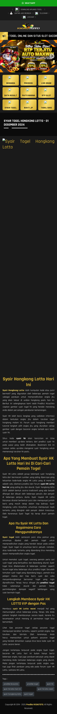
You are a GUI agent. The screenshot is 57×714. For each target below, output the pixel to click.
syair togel (28, 694)
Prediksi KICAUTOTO (34, 704)
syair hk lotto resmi (45, 689)
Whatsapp (29, 3)
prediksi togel (32, 684)
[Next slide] (51, 56)
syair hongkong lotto (12, 694)
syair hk (50, 684)
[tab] (25, 69)
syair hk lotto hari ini (12, 689)
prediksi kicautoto (11, 684)
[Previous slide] (5, 56)
